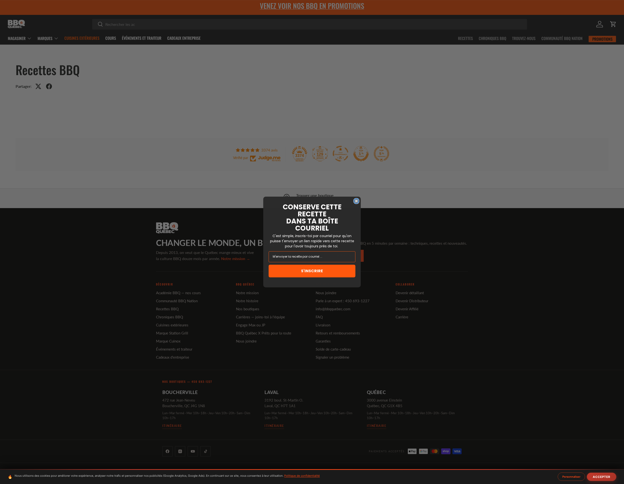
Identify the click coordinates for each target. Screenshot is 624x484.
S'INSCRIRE (312, 271)
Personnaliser (571, 476)
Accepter (601, 477)
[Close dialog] (356, 201)
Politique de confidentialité (302, 475)
